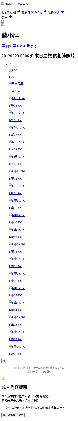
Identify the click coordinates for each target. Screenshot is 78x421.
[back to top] (4, 361)
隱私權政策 (32, 371)
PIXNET (26, 368)
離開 (21, 415)
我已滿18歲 (9, 415)
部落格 (21, 46)
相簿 (9, 46)
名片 (33, 46)
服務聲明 (46, 371)
